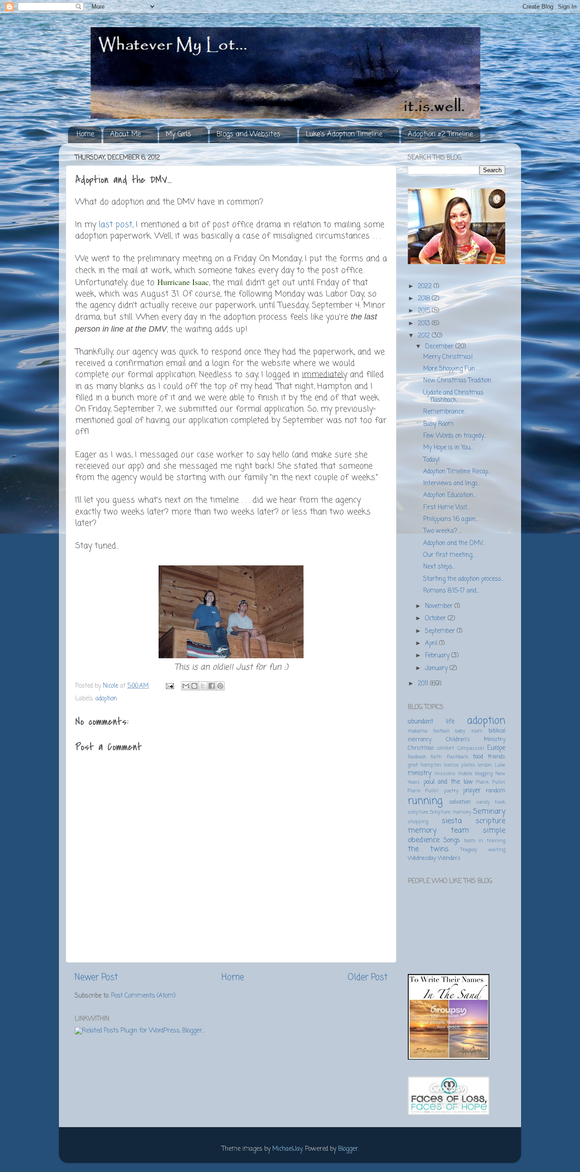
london (485, 765)
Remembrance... (445, 412)
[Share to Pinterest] (220, 685)
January (437, 668)
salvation (460, 802)
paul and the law (448, 782)
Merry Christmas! (448, 357)
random (495, 791)
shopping (418, 821)
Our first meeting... (449, 555)
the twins (428, 849)
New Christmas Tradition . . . (461, 381)
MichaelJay (287, 1149)
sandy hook (490, 802)
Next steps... (439, 567)
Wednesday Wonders (434, 858)
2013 (425, 323)
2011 (424, 684)
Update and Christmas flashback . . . (453, 396)
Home (85, 135)
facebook (417, 757)
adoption (106, 699)
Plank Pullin (490, 782)
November (439, 606)
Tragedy (468, 850)
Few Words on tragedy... (454, 436)
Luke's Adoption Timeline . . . (349, 135)
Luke (500, 765)
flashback (457, 757)
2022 (426, 286)
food (478, 757)
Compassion (470, 748)
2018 (425, 299)
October (436, 618)
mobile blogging (475, 773)
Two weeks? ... (442, 531)
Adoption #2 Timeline (440, 135)
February (438, 656)
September (441, 631)
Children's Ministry (476, 740)
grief (413, 765)
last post (115, 224)
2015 (425, 311)
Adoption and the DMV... (454, 543)
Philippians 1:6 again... (450, 519)
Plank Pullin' (423, 791)
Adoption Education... (449, 495)
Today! (431, 460)
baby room (469, 731)
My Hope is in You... (448, 448)
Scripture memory (450, 812)
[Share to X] (203, 685)
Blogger (348, 1149)
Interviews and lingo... (451, 483)
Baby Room (438, 424)
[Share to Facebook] (211, 685)
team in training (485, 840)
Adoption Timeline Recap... (457, 472)
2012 (425, 336)
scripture (418, 812)
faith (436, 757)
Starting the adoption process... (463, 579)
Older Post (367, 977)
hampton (430, 765)
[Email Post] (169, 686)
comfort (445, 748)
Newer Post (96, 977)
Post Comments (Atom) (143, 996)
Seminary (489, 811)
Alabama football (429, 731)
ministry (419, 773)
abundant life (431, 722)
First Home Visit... (446, 507)
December (440, 347)
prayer (472, 791)
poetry (451, 791)
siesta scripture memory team (456, 825)
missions (445, 773)
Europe (496, 748)
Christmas (421, 748)
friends (496, 757)
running (425, 801)
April (432, 643)
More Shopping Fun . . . (453, 369)
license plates (459, 765)
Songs (452, 840)
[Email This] (185, 685)
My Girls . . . (183, 135)
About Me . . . (130, 135)
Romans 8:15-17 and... (451, 591)
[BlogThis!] (194, 685)
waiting (496, 850)
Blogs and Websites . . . (253, 135)
